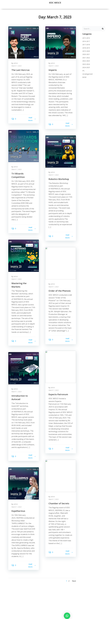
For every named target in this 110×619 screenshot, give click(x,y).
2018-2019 (86, 48)
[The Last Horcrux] (23, 42)
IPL (83, 71)
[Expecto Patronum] (60, 366)
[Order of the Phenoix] (60, 263)
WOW (84, 77)
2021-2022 (86, 58)
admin (16, 63)
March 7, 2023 (16, 66)
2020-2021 (86, 54)
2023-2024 (86, 64)
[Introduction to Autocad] (23, 368)
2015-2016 (86, 38)
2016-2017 (86, 41)
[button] (67, 616)
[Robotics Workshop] (60, 151)
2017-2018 (86, 45)
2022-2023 (86, 61)
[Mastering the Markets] (23, 255)
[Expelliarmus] (23, 483)
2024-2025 (86, 67)
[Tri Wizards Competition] (23, 146)
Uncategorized (87, 74)
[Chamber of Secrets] (60, 475)
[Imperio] (60, 42)
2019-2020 (86, 51)
